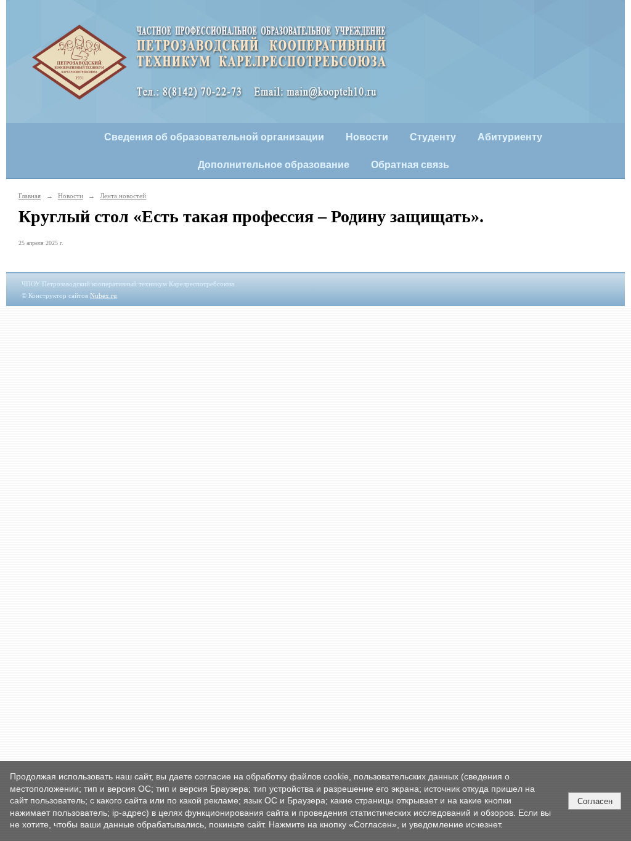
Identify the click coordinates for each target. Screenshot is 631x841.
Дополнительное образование (273, 164)
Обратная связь (410, 164)
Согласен (595, 801)
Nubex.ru (103, 295)
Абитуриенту (510, 137)
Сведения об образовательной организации (214, 137)
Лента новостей (123, 195)
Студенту (433, 137)
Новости (367, 137)
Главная (29, 195)
